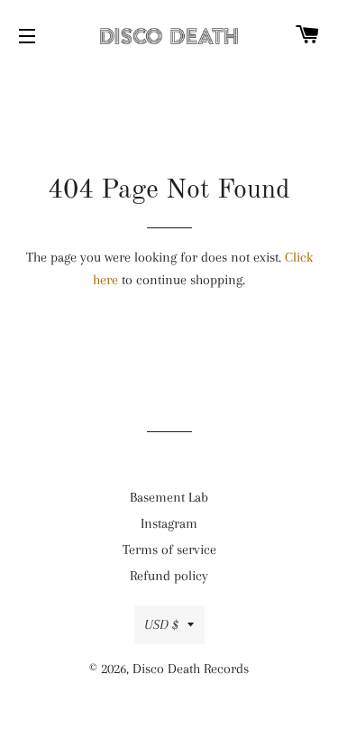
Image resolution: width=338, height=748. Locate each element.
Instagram (169, 523)
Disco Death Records (190, 668)
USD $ (161, 624)
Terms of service (169, 549)
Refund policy (169, 576)
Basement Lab (169, 497)
